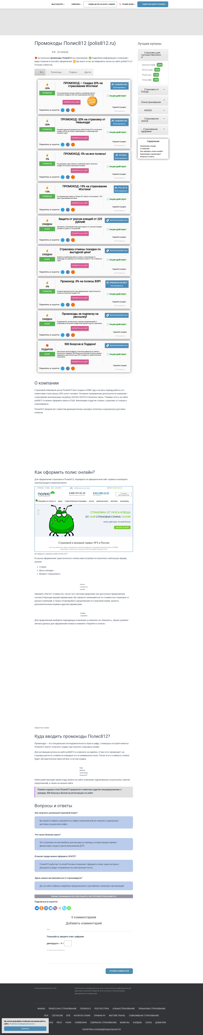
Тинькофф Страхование (151, 1008)
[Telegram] (51, 906)
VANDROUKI (120, 85)
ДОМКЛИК (160, 1022)
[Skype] (64, 906)
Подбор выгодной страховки (153, 4)
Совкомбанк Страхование (144, 1015)
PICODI (121, 156)
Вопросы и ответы (147, 157)
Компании (75, 4)
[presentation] (40, 72)
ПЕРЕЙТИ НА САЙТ (71, 102)
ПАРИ (68, 1022)
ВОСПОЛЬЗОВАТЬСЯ (119, 220)
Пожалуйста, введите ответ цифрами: (65, 936)
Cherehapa (81, 1022)
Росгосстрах (101, 1008)
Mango (41, 1008)
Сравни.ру (99, 1015)
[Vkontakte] (37, 906)
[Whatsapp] (69, 906)
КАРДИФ (137, 1022)
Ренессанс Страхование (62, 1008)
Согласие (57, 1015)
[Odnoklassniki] (41, 906)
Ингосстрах (147, 69)
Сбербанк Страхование (103, 1022)
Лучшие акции (128, 4)
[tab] (40, 72)
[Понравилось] (111, 110)
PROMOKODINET (118, 284)
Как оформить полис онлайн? (151, 151)
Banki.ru (124, 1022)
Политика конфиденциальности (101, 1029)
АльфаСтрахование (124, 1008)
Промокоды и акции (148, 146)
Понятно (25, 1029)
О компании (144, 149)
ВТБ (68, 1015)
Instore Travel (117, 1015)
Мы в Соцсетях (57, 4)
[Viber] (55, 906)
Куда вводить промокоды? (150, 154)
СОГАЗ (148, 1022)
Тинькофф (146, 79)
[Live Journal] (60, 906)
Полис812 (85, 1008)
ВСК (46, 1015)
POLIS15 (121, 189)
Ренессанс (147, 74)
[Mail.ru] (46, 906)
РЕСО (59, 1022)
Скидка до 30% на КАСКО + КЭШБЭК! (101, 4)
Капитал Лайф (148, 64)
